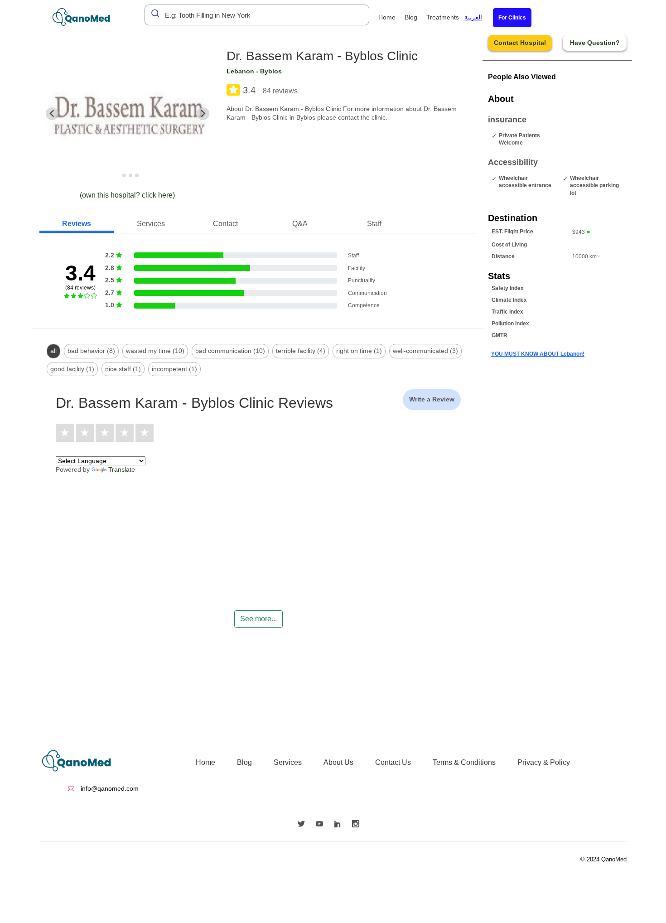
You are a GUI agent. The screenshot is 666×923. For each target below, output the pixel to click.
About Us (338, 762)
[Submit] (152, 13)
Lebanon (240, 71)
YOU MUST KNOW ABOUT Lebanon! (537, 354)
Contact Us (393, 762)
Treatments (442, 17)
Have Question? (595, 42)
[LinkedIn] (340, 825)
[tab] (118, 175)
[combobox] (257, 15)
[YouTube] (322, 825)
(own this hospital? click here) (127, 195)
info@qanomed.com (109, 788)
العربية (473, 17)
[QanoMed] (87, 17)
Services (288, 762)
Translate (121, 469)
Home (387, 17)
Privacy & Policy (543, 762)
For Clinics (512, 17)
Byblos (271, 71)
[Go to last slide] (52, 113)
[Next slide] (203, 113)
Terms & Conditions (464, 762)
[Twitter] (303, 825)
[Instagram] (358, 825)
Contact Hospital (520, 42)
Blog (411, 17)
